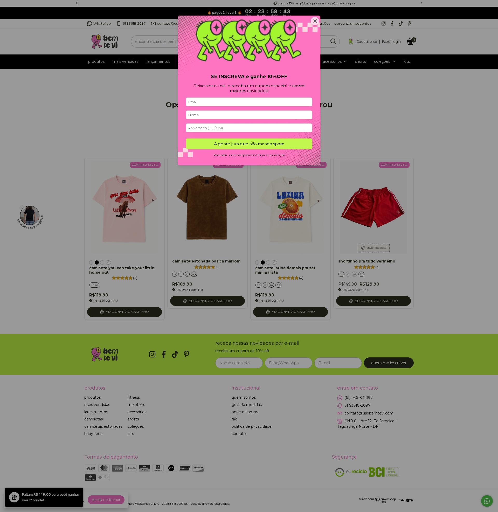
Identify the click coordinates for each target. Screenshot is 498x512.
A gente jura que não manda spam (249, 143)
